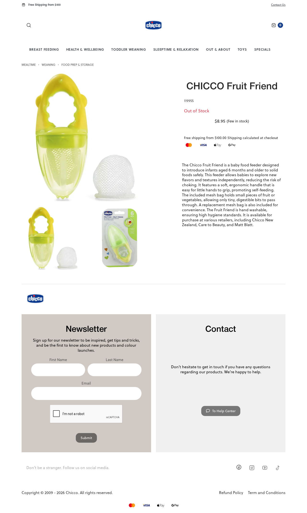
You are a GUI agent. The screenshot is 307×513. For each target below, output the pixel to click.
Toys (242, 49)
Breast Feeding (44, 49)
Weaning (48, 65)
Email (86, 383)
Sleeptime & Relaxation (176, 49)
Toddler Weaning (128, 49)
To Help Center (224, 411)
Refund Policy (231, 492)
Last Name (114, 359)
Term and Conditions (266, 492)
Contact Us (278, 5)
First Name (58, 359)
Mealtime (29, 65)
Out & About (218, 49)
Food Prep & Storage (77, 65)
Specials (262, 49)
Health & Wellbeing (85, 49)
